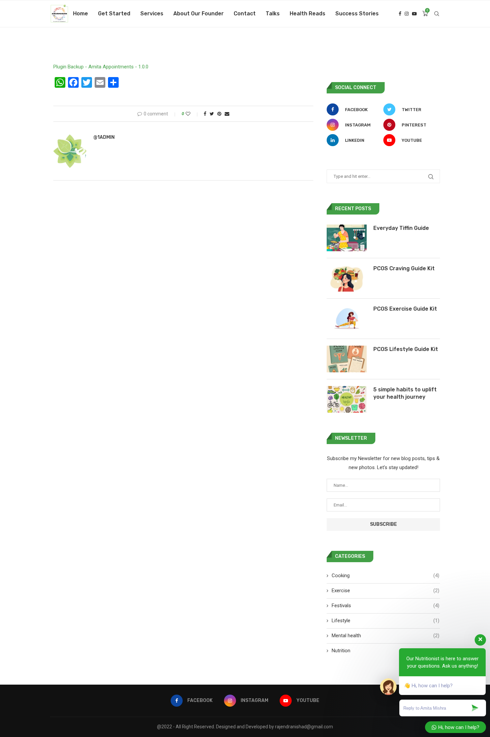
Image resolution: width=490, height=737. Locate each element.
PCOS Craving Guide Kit (404, 268)
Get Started (114, 13)
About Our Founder (198, 13)
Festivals (385, 606)
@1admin (104, 137)
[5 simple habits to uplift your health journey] (347, 399)
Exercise (385, 591)
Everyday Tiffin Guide (401, 228)
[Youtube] (414, 13)
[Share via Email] (227, 113)
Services (151, 13)
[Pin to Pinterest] (219, 113)
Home (80, 13)
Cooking (385, 576)
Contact (245, 13)
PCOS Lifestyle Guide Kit (405, 349)
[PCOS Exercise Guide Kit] (347, 318)
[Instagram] (407, 13)
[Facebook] (400, 13)
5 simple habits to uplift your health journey (405, 393)
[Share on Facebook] (205, 113)
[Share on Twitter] (212, 113)
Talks (273, 13)
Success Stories (357, 13)
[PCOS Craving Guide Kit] (347, 278)
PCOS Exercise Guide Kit (405, 309)
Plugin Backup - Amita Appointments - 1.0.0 (100, 67)
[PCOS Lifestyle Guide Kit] (347, 359)
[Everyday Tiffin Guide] (347, 238)
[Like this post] (192, 113)
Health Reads (307, 13)
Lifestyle (385, 621)
